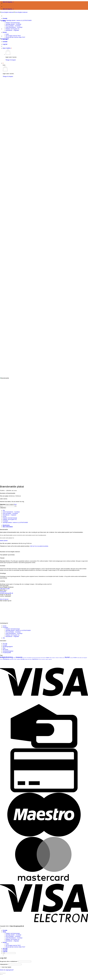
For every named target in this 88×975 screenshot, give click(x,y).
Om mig (5, 643)
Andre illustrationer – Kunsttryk (14, 27)
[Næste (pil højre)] (2, 974)
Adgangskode (4, 964)
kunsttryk (71, 657)
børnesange (38, 657)
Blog (4, 648)
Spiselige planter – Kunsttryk (13, 24)
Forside (5, 18)
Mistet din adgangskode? (7, 970)
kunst (67, 657)
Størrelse (2, 504)
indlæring (60, 657)
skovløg (22, 659)
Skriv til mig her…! (8, 2)
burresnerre (25, 657)
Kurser (4, 516)
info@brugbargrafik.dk (6, 593)
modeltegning (6, 659)
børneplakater (29, 657)
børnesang (34, 657)
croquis (47, 657)
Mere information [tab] (8, 526)
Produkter (2, 20)
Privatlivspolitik (7, 652)
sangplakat (18, 659)
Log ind (9, 967)
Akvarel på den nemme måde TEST (15, 37)
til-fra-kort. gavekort (41, 659)
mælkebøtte (12, 659)
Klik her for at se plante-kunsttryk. (39, 546)
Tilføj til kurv (3, 507)
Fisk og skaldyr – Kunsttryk (13, 25)
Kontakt (5, 645)
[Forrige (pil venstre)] (0, 974)
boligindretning (6, 657)
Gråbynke (57, 657)
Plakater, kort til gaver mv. (13, 28)
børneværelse (42, 657)
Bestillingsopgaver (8, 646)
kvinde (75, 657)
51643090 (3, 591)
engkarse (53, 657)
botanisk (19, 657)
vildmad (46, 659)
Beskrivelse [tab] (6, 525)
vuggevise (50, 659)
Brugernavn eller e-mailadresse (9, 961)
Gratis (7, 944)
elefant (51, 657)
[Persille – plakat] (6, 36)
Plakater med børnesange (13, 22)
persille (15, 659)
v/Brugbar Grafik (5, 588)
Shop (4, 932)
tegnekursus (35, 659)
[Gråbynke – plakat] (6, 29)
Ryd (15, 504)
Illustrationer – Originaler (12, 30)
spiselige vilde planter (28, 659)
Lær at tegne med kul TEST (13, 35)
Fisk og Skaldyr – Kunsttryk (10, 513)
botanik (14, 657)
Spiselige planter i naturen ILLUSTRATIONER (19, 20)
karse (64, 657)
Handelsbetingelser (8, 651)
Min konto (5, 649)
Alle (4, 510)
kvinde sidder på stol (80, 657)
